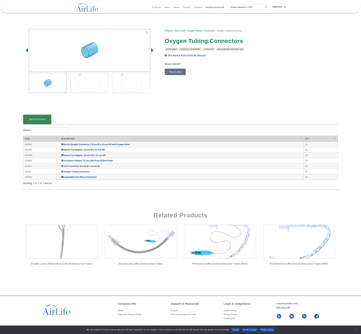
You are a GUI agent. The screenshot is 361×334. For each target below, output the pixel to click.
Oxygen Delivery (195, 31)
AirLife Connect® (215, 7)
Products (156, 7)
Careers (187, 7)
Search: (27, 130)
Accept (235, 329)
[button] (27, 50)
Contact (198, 7)
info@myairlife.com (287, 303)
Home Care (180, 31)
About (167, 7)
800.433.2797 (283, 308)
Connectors (209, 31)
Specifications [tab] (37, 119)
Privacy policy (267, 329)
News (176, 7)
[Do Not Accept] (356, 329)
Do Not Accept (250, 329)
